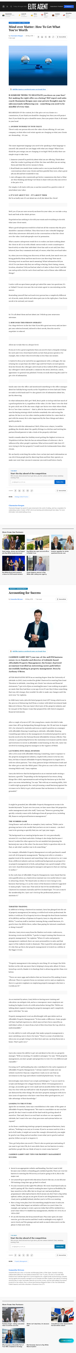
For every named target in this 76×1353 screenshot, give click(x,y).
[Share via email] (49, 36)
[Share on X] (45, 36)
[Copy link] (53, 36)
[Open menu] (7, 6)
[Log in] (3, 6)
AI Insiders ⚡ (68, 6)
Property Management (18, 588)
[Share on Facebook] (38, 36)
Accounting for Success (25, 593)
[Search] (11, 6)
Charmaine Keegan (17, 36)
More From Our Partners (12, 532)
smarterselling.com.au (24, 512)
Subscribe (59, 482)
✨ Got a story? (66, 1340)
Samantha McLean (17, 599)
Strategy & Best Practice (19, 22)
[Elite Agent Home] (38, 6)
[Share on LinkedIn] (42, 36)
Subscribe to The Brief (56, 6)
